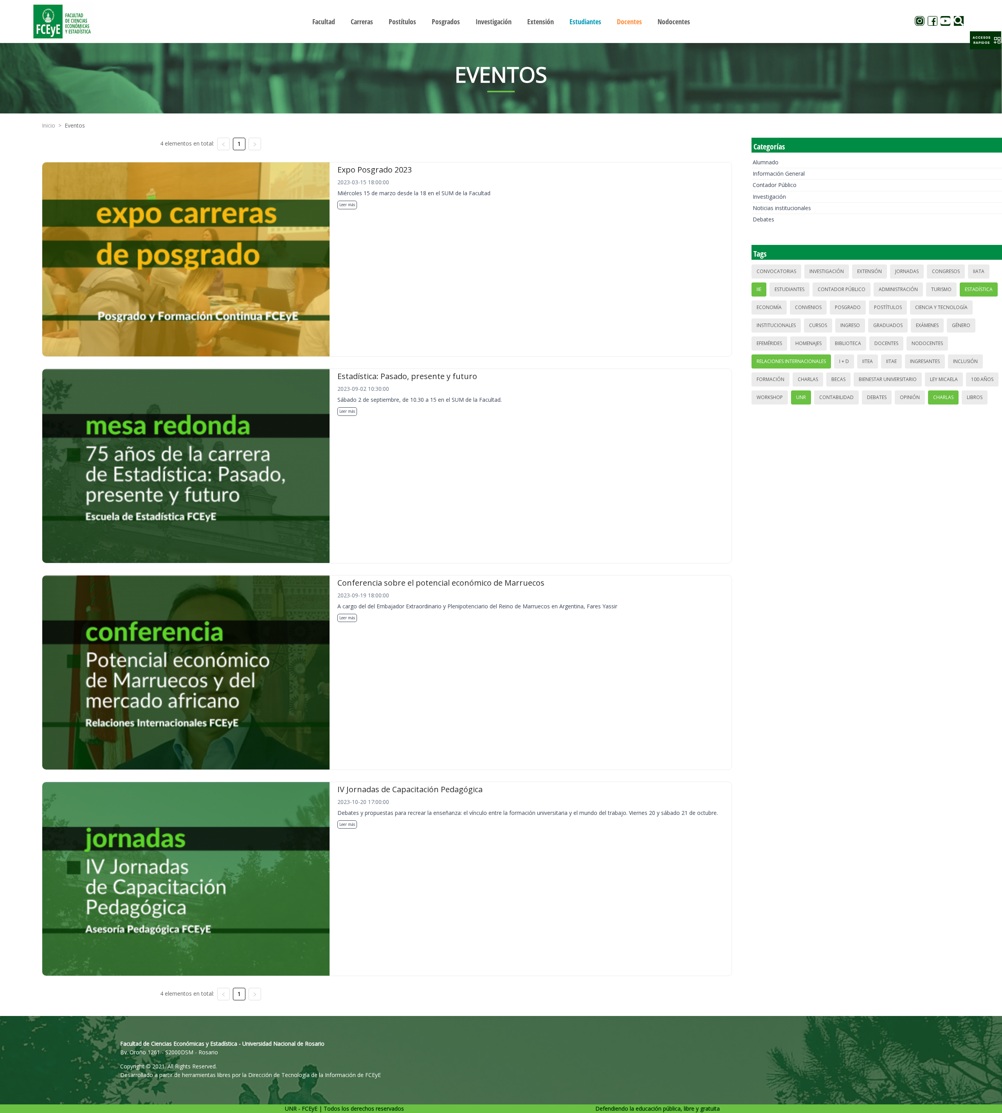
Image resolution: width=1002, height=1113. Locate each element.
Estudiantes (789, 289)
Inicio (48, 125)
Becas (838, 379)
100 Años (982, 379)
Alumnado (766, 162)
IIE (759, 289)
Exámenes (927, 325)
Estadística (979, 289)
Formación (770, 379)
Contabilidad (836, 397)
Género (961, 325)
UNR (801, 397)
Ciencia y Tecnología (941, 307)
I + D (844, 361)
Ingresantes (925, 361)
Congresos (946, 271)
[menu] (501, 21)
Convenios (808, 307)
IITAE (891, 361)
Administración (898, 289)
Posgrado (848, 307)
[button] (985, 40)
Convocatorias (776, 271)
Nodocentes (927, 343)
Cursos (818, 325)
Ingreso (850, 325)
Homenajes (808, 343)
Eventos (75, 125)
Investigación (769, 196)
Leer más (347, 204)
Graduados (888, 325)
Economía (769, 307)
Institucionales (776, 325)
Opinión (910, 397)
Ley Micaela (944, 379)
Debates (763, 219)
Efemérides (769, 343)
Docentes (886, 343)
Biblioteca (848, 343)
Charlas (808, 379)
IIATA (978, 271)
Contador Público (775, 185)
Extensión (869, 271)
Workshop (770, 397)
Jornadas (907, 271)
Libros (974, 397)
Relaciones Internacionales (791, 361)
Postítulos (888, 307)
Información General (779, 173)
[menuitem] (323, 22)
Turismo (941, 289)
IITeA (867, 361)
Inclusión (965, 361)
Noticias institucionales (782, 208)
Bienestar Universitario (888, 379)
